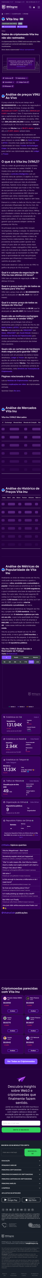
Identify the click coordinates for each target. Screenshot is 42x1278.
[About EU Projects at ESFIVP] (9, 1224)
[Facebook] (14, 1209)
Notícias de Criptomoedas (17, 380)
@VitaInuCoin (11, 654)
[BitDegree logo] (8, 1236)
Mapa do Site (4, 1274)
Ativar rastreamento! (27, 49)
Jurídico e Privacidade (13, 1274)
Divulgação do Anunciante (34, 1274)
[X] (3, 1209)
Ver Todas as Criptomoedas (21, 1061)
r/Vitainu (6, 845)
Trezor (5, 154)
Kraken (36, 140)
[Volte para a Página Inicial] (3, 13)
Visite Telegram (11, 762)
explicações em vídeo (17, 384)
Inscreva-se (33, 1152)
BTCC (5, 143)
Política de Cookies (24, 1274)
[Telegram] (6, 1209)
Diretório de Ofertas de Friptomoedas (17, 336)
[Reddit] (28, 1209)
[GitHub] (32, 1209)
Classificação (16, 14)
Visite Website (34, 781)
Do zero (17, 391)
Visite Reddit (34, 739)
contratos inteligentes (20, 174)
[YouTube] (10, 1209)
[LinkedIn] (17, 1209)
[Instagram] (25, 1209)
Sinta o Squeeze (21, 1130)
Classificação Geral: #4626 (9, 23)
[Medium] (21, 1209)
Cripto (7, 14)
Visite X (36, 717)
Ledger (36, 151)
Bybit (30, 140)
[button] (34, 7)
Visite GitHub (34, 802)
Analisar (12, 1011)
